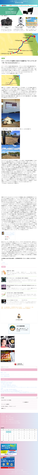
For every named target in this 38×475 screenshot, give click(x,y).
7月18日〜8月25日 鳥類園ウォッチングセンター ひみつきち (19, 27)
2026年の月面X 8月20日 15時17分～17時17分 (9, 386)
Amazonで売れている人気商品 (6, 400)
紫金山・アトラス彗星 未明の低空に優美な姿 (8, 389)
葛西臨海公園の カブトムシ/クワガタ (7, 381)
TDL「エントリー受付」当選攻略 (6, 382)
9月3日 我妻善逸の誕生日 (5, 376)
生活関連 (3, 262)
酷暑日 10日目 (3, 372)
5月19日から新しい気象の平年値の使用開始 (15, 292)
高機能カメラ (3, 408)
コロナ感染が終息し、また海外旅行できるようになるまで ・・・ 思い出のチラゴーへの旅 (18, 307)
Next (37, 25)
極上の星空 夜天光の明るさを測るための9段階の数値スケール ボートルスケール (15, 391)
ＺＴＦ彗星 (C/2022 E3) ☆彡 (6, 383)
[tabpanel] (6, 25)
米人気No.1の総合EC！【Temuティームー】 (8, 406)
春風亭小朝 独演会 (10, 270)
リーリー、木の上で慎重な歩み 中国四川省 (8, 385)
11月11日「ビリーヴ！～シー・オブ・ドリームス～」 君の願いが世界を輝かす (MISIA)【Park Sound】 (18, 392)
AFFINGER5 (27, 473)
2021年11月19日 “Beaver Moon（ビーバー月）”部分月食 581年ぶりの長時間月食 (17, 308)
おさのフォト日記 (19, 2)
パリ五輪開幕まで (15, 402)
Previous (1, 25)
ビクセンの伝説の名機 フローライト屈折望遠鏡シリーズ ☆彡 (11, 390)
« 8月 (2, 441)
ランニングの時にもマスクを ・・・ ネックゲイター (17, 300)
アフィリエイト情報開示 (5, 404)
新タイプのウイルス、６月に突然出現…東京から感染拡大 (17, 278)
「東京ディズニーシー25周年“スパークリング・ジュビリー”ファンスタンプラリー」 (31, 27)
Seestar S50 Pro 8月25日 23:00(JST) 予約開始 (6, 27)
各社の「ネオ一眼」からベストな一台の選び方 (12, 421)
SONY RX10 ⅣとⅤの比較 (5, 374)
